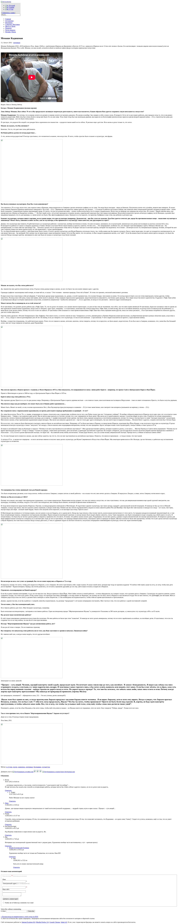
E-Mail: (3, 911)
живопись (21, 767)
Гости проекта (10, 30)
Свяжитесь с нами (8, 13)
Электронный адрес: (15, 883)
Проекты (8, 28)
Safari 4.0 (64, 922)
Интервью (8, 22)
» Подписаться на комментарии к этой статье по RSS (19, 917)
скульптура (46, 767)
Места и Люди (10, 26)
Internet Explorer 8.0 (28, 922)
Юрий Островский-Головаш (19, 848)
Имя (3, 879)
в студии (9, 767)
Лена (6, 803)
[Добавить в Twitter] (23, 772)
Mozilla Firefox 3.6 (42, 922)
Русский (11, 5)
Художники (9, 21)
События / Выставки (12, 24)
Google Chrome (54, 922)
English (11, 7)
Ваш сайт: (5, 889)
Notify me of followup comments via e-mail (19, 903)
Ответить (8, 790)
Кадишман (37, 767)
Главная (8, 19)
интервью (16, 42)
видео (15, 767)
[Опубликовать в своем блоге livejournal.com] (58, 772)
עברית (10, 9)
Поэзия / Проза (10, 32)
